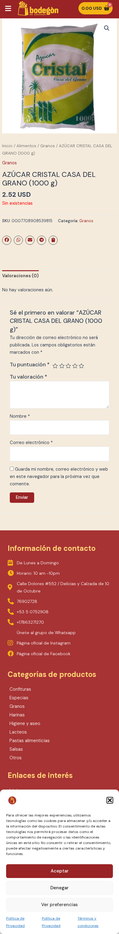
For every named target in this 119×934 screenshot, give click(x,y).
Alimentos (26, 145)
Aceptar (60, 871)
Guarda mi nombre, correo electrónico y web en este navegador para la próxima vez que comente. (59, 476)
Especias (18, 698)
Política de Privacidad (15, 922)
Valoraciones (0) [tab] (20, 276)
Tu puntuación (30, 364)
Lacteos (18, 732)
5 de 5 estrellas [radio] (81, 366)
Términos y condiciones (88, 922)
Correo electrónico (31, 443)
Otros (15, 758)
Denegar (59, 888)
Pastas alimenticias (29, 741)
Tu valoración (28, 376)
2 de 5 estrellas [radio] (62, 366)
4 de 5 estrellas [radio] (75, 366)
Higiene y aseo (24, 723)
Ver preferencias (59, 905)
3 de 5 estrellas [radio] (68, 366)
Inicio (7, 145)
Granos (47, 145)
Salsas (16, 749)
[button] (110, 800)
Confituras (20, 689)
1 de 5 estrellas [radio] (55, 366)
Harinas (17, 715)
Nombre (20, 416)
